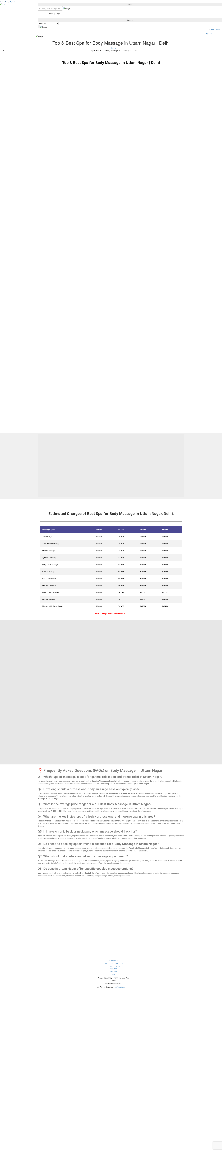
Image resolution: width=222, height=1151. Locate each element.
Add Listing (4, 1)
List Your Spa (119, 987)
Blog (113, 974)
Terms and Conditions (113, 963)
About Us (114, 969)
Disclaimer (113, 961)
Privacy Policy (114, 966)
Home (113, 48)
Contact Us (113, 971)
